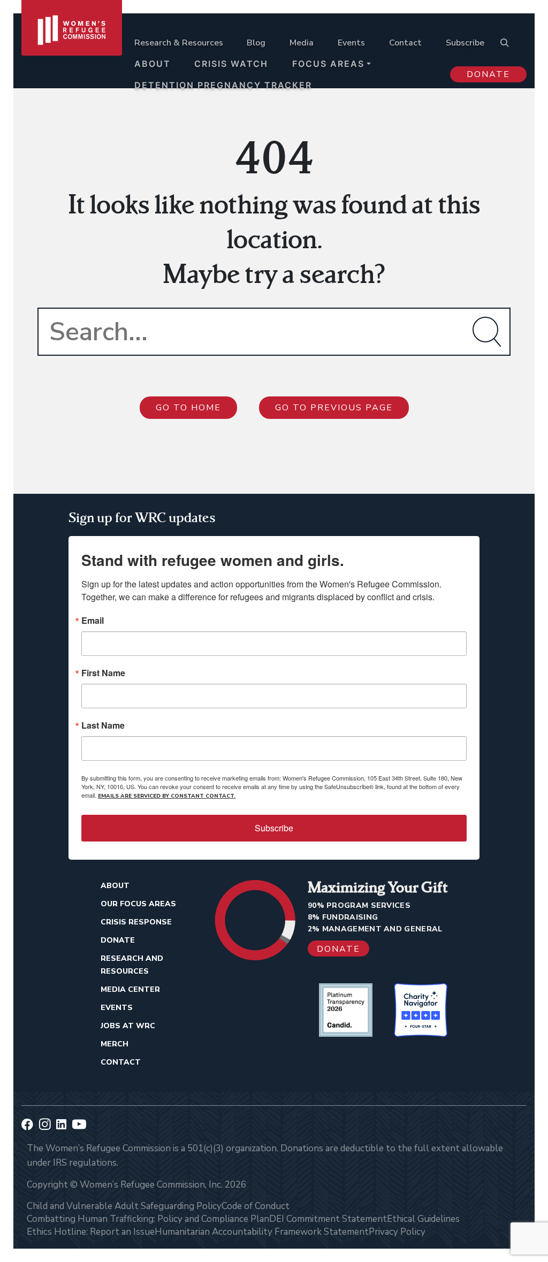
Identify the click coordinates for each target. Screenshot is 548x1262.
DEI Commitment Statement (328, 1219)
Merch (114, 1044)
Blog (256, 43)
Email (92, 620)
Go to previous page (334, 408)
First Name (103, 673)
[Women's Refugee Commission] (71, 54)
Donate (488, 74)
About (152, 63)
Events (351, 43)
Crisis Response (136, 922)
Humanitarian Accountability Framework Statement (262, 1231)
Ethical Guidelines (423, 1219)
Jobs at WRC (128, 1026)
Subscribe (465, 43)
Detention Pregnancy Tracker (223, 85)
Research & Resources (178, 43)
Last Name (103, 725)
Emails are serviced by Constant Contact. (166, 796)
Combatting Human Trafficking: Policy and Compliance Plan (148, 1219)
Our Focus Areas (138, 904)
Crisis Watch (231, 63)
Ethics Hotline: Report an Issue (91, 1231)
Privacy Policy (397, 1231)
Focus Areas (328, 63)
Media (302, 43)
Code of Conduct (256, 1206)
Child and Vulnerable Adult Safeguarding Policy (124, 1206)
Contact (405, 43)
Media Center (130, 989)
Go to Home (188, 408)
